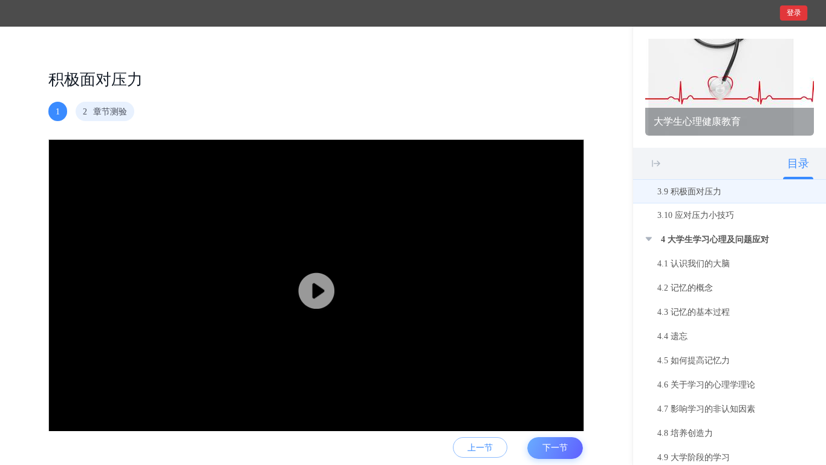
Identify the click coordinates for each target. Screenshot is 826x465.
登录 (794, 12)
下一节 (555, 447)
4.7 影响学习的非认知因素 (706, 409)
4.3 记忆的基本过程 (693, 312)
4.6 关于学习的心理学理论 (706, 384)
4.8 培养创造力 (685, 433)
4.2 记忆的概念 (685, 287)
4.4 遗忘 (672, 336)
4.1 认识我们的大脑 (693, 263)
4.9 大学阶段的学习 (693, 457)
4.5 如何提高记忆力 (693, 360)
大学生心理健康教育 (697, 121)
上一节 (480, 447)
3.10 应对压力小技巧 (695, 215)
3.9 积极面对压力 (689, 191)
